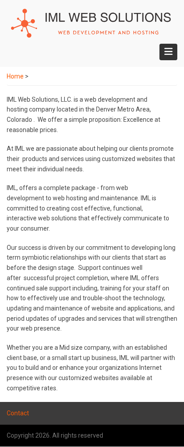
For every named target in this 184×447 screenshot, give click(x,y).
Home (15, 76)
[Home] (91, 22)
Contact (18, 413)
